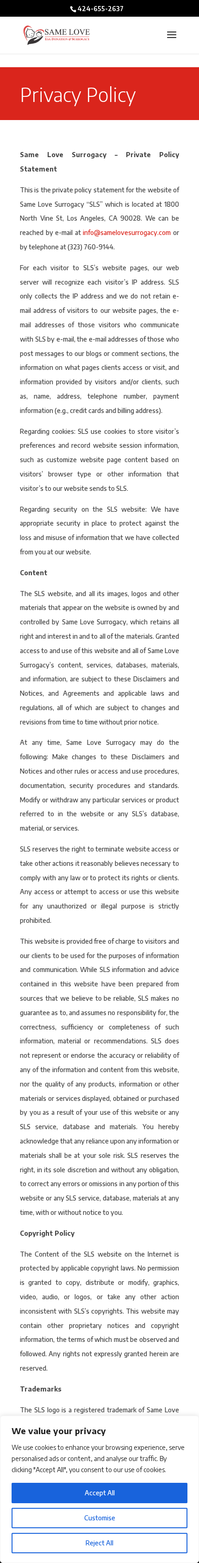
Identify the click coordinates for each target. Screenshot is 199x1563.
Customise (99, 1518)
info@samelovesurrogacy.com (127, 232)
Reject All (99, 1543)
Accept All (100, 1493)
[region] (99, 1489)
